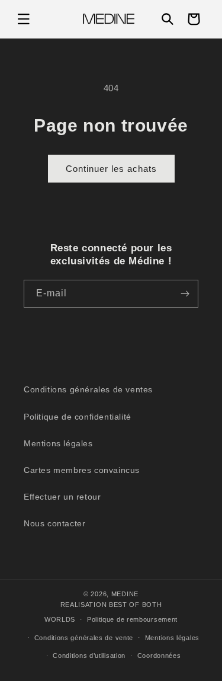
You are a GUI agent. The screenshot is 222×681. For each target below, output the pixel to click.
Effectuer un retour (62, 496)
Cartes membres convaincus (82, 470)
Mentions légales (58, 443)
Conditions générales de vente (83, 637)
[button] (24, 19)
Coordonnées (159, 655)
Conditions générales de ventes (88, 389)
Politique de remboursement (132, 619)
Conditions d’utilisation (89, 655)
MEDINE (125, 593)
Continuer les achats (111, 169)
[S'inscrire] (185, 294)
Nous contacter (54, 523)
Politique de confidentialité (77, 416)
